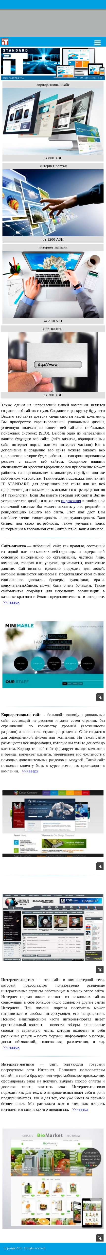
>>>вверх (11, 602)
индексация (71, 501)
